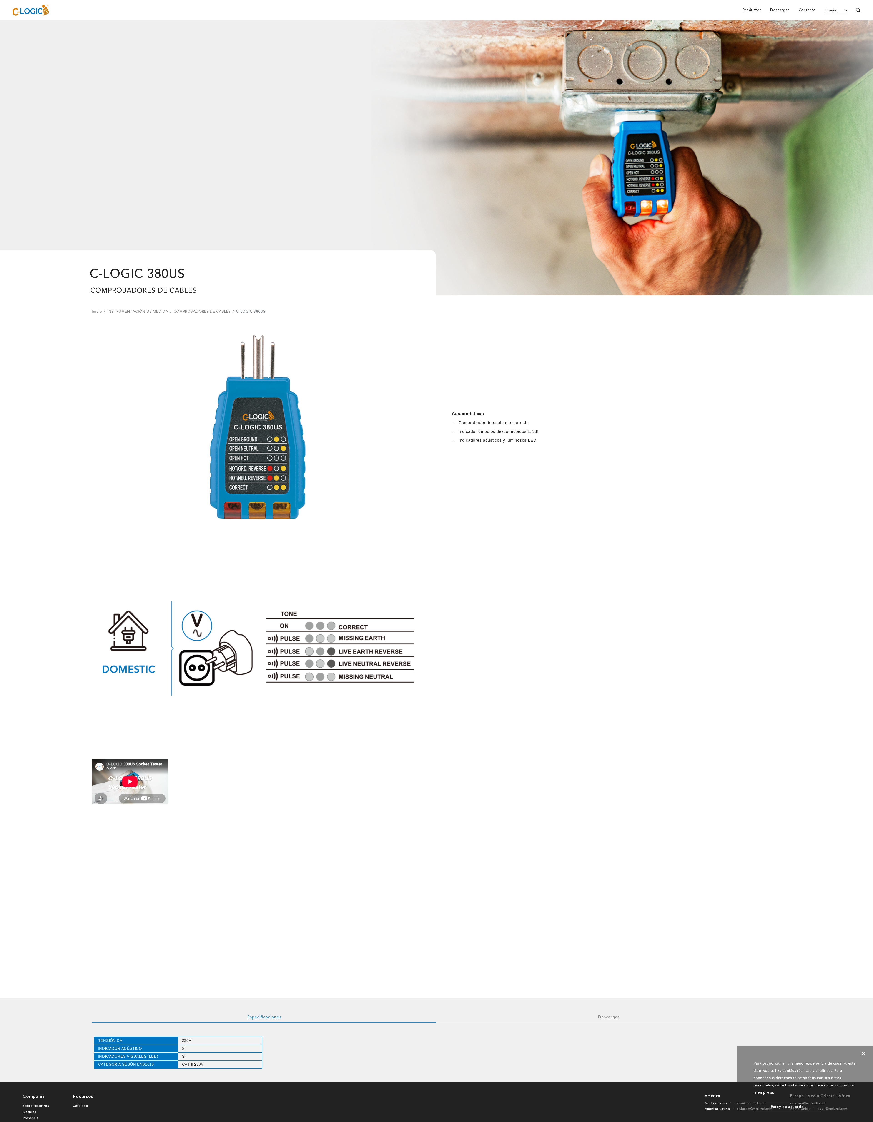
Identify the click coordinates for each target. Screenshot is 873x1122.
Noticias (29, 1112)
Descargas (779, 10)
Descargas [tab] (609, 1017)
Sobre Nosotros (36, 1105)
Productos (752, 10)
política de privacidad (829, 1085)
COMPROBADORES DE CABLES (202, 312)
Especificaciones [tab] (264, 1017)
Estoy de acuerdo (787, 1107)
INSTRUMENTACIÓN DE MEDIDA (137, 312)
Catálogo (80, 1105)
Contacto (807, 10)
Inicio (97, 312)
